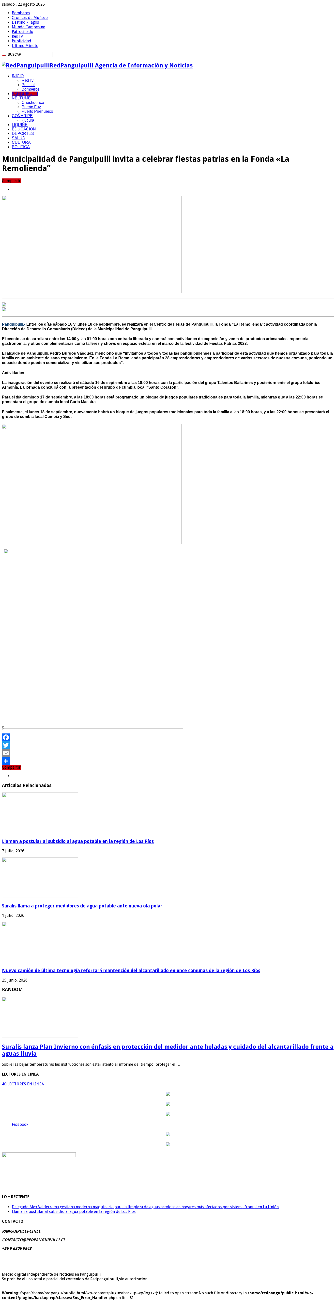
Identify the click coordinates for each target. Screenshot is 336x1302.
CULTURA (21, 142)
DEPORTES (23, 133)
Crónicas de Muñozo (30, 17)
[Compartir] (168, 761)
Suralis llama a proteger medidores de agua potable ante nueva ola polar (82, 905)
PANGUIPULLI (25, 94)
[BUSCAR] (4, 55)
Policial (28, 85)
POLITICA (21, 147)
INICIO (18, 76)
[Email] (168, 753)
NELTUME (21, 98)
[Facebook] (168, 737)
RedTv (17, 36)
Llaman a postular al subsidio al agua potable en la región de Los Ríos (78, 841)
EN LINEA (23, 1084)
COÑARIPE (22, 116)
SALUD (18, 138)
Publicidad (21, 41)
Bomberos (21, 13)
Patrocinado (22, 31)
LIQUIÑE (20, 125)
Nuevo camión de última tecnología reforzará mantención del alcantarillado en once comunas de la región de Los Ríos (131, 970)
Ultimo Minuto (25, 45)
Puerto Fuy (31, 107)
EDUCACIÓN (24, 129)
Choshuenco (33, 102)
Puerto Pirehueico (37, 111)
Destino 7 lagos (25, 22)
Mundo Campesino (28, 27)
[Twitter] (168, 745)
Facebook (20, 1124)
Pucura (28, 120)
